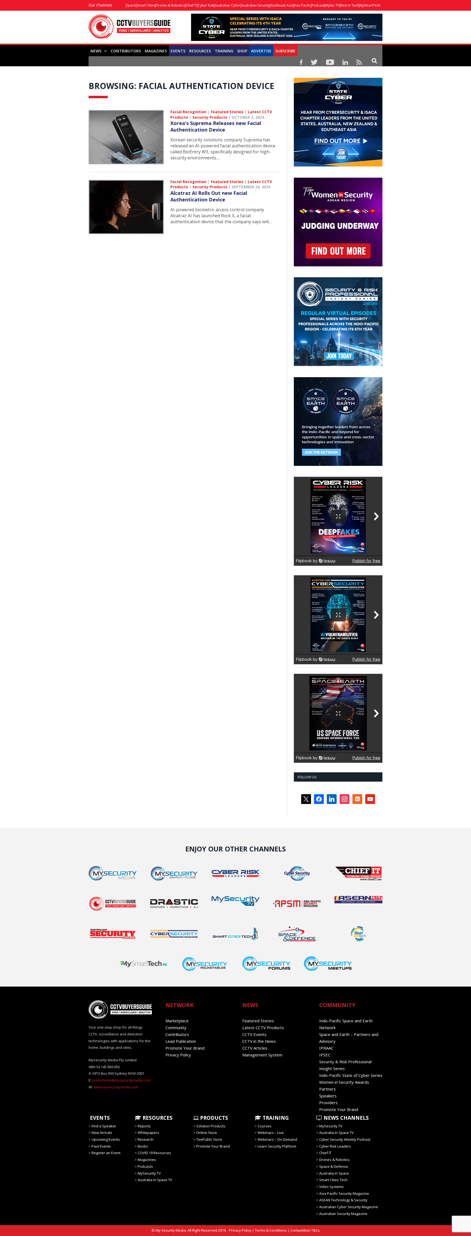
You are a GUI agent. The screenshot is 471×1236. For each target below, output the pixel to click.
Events (178, 50)
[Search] (374, 60)
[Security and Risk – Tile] (338, 364)
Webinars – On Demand (277, 1139)
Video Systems (331, 1186)
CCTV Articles (254, 1048)
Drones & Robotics (170, 5)
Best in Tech (349, 5)
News (95, 50)
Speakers (328, 1095)
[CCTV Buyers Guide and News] (129, 29)
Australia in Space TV (155, 1179)
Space (131, 5)
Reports (144, 1126)
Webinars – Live (271, 1132)
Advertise (261, 50)
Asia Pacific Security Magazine (344, 1193)
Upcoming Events (106, 1139)
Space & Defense (333, 1166)
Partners (327, 1089)
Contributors (126, 50)
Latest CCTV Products (263, 1027)
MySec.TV (332, 5)
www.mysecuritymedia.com (115, 1087)
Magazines (156, 50)
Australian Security (255, 5)
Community (175, 1027)
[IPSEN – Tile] (338, 464)
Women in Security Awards (344, 1082)
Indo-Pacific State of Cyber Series (350, 1075)
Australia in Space (334, 1173)
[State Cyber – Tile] (338, 165)
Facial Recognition (188, 111)
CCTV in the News (259, 1041)
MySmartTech (370, 5)
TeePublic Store (209, 1139)
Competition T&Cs (305, 1230)
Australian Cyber (227, 5)
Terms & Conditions (271, 1230)
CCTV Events (254, 1034)
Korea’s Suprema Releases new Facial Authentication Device (215, 126)
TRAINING (224, 50)
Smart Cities (146, 5)
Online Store (206, 1132)
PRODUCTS (213, 1117)
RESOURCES (200, 50)
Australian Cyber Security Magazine (348, 1206)
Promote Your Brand (184, 1048)
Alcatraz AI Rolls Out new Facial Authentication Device (208, 196)
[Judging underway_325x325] (338, 265)
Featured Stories (227, 111)
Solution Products (210, 1126)
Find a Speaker (104, 1126)
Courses (264, 1126)
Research (145, 1139)
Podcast (318, 5)
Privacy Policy (178, 1055)
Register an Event (106, 1152)
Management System (262, 1055)
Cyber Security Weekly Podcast (344, 1139)
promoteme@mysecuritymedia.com (121, 1080)
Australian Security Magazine (343, 1213)
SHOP (242, 50)
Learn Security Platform (277, 1146)
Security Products (209, 117)
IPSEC (324, 1055)
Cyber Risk (206, 5)
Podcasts (145, 1166)
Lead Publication (180, 1041)
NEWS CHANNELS (345, 1117)
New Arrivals (102, 1132)
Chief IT (191, 5)
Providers (328, 1102)
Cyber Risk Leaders (335, 1146)
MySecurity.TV (149, 1173)
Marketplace (177, 1020)
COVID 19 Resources (154, 1152)
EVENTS (99, 1117)
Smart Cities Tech (333, 1179)
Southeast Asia (281, 5)
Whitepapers (148, 1132)
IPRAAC (326, 1048)
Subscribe (285, 50)
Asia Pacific (302, 5)
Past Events (101, 1146)
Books (143, 1146)
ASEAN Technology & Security (343, 1200)
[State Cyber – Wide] (286, 39)
